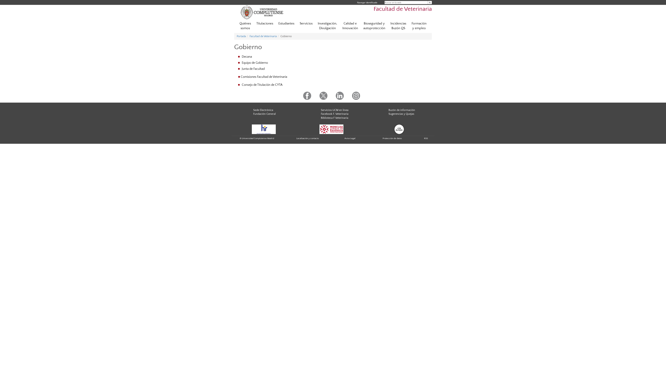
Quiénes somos (245, 26)
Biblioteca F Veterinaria (334, 117)
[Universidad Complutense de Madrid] (262, 12)
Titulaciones (264, 23)
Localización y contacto (307, 138)
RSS (426, 138)
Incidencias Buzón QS (398, 26)
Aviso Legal (349, 138)
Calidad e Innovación (350, 26)
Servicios (306, 23)
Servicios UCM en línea (334, 110)
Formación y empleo (419, 26)
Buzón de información (401, 110)
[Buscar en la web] (430, 2)
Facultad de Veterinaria (403, 9)
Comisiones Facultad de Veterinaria (264, 77)
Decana (247, 57)
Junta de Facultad (253, 69)
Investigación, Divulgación (327, 26)
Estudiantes (286, 23)
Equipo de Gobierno (255, 63)
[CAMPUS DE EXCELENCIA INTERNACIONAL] (331, 129)
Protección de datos (392, 138)
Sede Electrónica (263, 110)
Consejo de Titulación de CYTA (262, 85)
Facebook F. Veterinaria (334, 113)
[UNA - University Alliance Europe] (399, 129)
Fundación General (264, 113)
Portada (241, 36)
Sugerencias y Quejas (401, 113)
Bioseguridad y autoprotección (374, 26)
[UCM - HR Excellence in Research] (264, 129)
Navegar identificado (367, 2)
